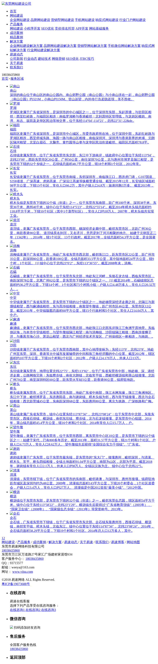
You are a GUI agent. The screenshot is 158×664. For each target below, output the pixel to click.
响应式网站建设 (106, 20)
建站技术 (44, 58)
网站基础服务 (99, 28)
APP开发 (82, 28)
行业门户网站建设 (132, 20)
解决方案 (16, 41)
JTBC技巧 (87, 58)
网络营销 (58, 58)
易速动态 (16, 54)
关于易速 (16, 63)
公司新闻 (16, 58)
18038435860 (11, 550)
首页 (13, 11)
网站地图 (133, 542)
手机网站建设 (85, 20)
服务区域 (17, 78)
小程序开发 (32, 28)
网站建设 (16, 15)
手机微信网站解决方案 (124, 45)
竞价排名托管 (65, 28)
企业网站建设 (20, 20)
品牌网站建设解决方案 (60, 45)
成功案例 (16, 33)
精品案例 (16, 37)
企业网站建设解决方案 (26, 45)
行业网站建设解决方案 (43, 50)
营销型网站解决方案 (92, 45)
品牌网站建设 (40, 20)
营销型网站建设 (62, 20)
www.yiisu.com (22, 571)
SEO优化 (47, 28)
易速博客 (117, 542)
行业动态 (30, 58)
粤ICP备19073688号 (16, 584)
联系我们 (16, 67)
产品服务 (16, 24)
